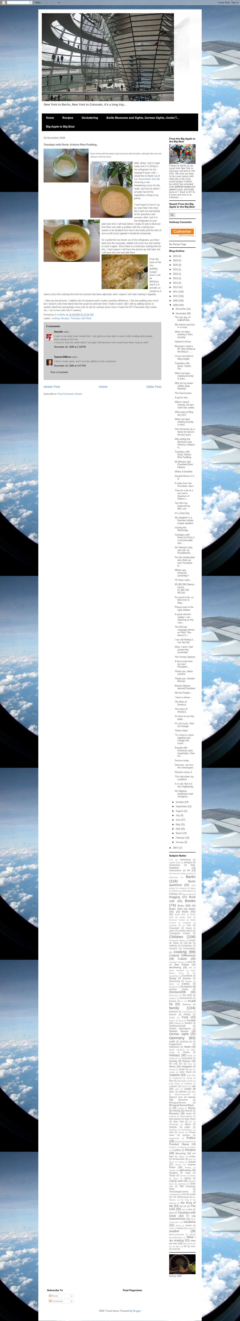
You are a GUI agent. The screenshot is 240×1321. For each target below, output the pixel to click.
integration (186, 1066)
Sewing (188, 1167)
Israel (182, 1069)
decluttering (175, 967)
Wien (178, 1246)
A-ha (171, 860)
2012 (176, 287)
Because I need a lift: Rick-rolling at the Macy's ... (185, 349)
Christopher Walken (177, 940)
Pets (171, 1132)
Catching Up (175, 925)
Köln (191, 1081)
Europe (172, 1001)
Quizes (193, 1147)
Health (187, 1046)
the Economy (189, 1194)
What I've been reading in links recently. (184, 334)
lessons (185, 1086)
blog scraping (187, 894)
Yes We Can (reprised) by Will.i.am (182, 506)
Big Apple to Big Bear (60, 126)
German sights (179, 1033)
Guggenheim (175, 1044)
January (180, 842)
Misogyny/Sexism (177, 1102)
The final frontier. (183, 393)
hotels (189, 1056)
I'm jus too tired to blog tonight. (184, 357)
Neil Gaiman (175, 1119)
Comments (57, 1301)
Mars (194, 1092)
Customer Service (176, 962)
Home (50, 117)
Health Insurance (177, 1050)
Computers (186, 945)
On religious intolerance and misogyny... (184, 794)
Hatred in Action (183, 341)
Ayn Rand (173, 873)
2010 (176, 296)
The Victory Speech (185, 657)
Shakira (172, 1170)
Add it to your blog (186, 235)
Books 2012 (189, 911)
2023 (176, 260)
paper (187, 1127)
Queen (183, 1147)
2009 (176, 300)
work (174, 1249)
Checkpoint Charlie (179, 933)
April (178, 828)
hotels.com (173, 1058)
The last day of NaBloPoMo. (182, 318)
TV (187, 1216)
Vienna (180, 1228)
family (174, 1008)
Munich (188, 1111)
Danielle (58, 331)
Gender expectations (180, 1028)
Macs (171, 1092)
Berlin (191, 877)
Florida (187, 1014)
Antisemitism (175, 870)
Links (177, 1089)
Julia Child (191, 1075)
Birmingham (188, 891)
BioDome (176, 891)
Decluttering (90, 117)
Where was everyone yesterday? (182, 573)
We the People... (183, 692)
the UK (183, 1206)
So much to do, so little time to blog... (184, 600)
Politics (191, 1137)
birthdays (173, 894)
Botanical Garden (177, 920)
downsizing (174, 981)
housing (173, 1061)
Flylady (172, 1018)
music (189, 1113)
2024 (176, 256)
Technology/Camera (179, 1191)
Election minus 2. (184, 772)
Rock (191, 1159)
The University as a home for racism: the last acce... (185, 432)
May (178, 824)
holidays (174, 1055)
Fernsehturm (187, 1012)
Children (176, 937)
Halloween (174, 1047)
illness (172, 1066)
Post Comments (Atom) (70, 394)
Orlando (173, 1127)
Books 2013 (180, 914)
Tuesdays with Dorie (81, 318)
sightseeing (185, 1170)
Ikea (190, 1064)
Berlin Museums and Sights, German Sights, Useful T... (142, 117)
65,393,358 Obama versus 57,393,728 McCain (184, 588)
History (186, 1052)
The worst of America (181, 710)
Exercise (187, 1004)
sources (183, 1176)
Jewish (172, 1072)
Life (194, 1086)
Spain (175, 1178)
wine (193, 1246)
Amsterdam (174, 865)
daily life (191, 962)
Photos (181, 1132)
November (181, 313)
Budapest (187, 923)
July (178, 815)
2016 (176, 269)
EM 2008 (187, 995)
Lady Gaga (174, 1084)
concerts (173, 948)
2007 (176, 847)
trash (171, 1213)
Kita (171, 1081)
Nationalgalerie (186, 1116)
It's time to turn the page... (184, 717)
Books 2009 (184, 905)
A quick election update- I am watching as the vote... (184, 618)
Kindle (189, 1078)
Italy (191, 1069)
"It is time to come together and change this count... (184, 739)
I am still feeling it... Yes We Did (185, 641)
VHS (171, 1228)
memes (192, 1097)
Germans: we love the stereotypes (184, 766)
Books (190, 901)
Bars (191, 873)
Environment (186, 998)
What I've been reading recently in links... (184, 376)
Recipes (67, 117)
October (180, 802)
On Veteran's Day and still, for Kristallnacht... (184, 550)
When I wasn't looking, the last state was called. (185, 405)
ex (182, 1001)
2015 (176, 274)
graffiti (172, 1041)
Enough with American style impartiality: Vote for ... (184, 751)
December (181, 309)
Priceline (172, 1147)
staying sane (176, 1181)
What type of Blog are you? (184, 413)
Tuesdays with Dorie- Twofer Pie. (183, 366)
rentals (192, 1156)
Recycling (181, 1153)
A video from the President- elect (184, 484)
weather (174, 1231)
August (180, 811)
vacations (190, 1221)
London (187, 1089)
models (181, 1108)
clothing (173, 945)
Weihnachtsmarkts (176, 1234)
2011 (176, 291)
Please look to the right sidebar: (184, 608)
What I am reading (182, 1239)
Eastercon (173, 987)
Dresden (188, 981)
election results (178, 989)
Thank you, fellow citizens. (184, 672)
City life (188, 943)
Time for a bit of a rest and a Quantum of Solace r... (184, 494)
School (192, 1162)
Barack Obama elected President (185, 687)
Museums (174, 1113)
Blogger (137, 1311)
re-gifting (176, 1150)
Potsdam (178, 1142)
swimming (182, 1184)
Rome (171, 1162)
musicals (172, 1116)
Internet (172, 1069)
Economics (186, 986)
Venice (178, 1226)
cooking (56, 318)
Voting (190, 1228)
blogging (174, 897)
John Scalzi (186, 1072)
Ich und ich (175, 1064)
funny (181, 1021)
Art (188, 870)
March (179, 833)
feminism (173, 1011)
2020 (176, 265)
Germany (177, 1038)
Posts (54, 1296)
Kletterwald (181, 1081)
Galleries (177, 1023)
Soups (172, 1175)
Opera (188, 1124)
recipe (149, 185)
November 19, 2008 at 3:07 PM (70, 365)
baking (183, 873)
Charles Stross (185, 931)
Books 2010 (175, 909)
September (181, 806)
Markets (183, 1092)
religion (181, 1157)
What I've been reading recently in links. (184, 422)
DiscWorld (187, 976)
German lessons (179, 1031)
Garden (188, 1023)
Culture (182, 958)
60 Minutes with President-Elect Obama (184, 464)
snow (187, 1173)
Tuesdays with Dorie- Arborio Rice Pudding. (183, 454)
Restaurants (178, 1159)
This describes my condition (184, 778)
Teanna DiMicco (62, 357)
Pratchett (189, 1142)
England (172, 998)
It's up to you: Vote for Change (184, 725)
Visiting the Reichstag (181, 529)
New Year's (190, 1119)
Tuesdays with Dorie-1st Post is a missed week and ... (184, 538)
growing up (186, 1041)
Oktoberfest (174, 1124)
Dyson (171, 984)
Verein (189, 1225)
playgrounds (174, 1138)
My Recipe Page (177, 244)
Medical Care (176, 1097)
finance (172, 1014)
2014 (176, 278)
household (187, 1058)
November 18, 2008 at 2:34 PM (70, 347)
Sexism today (182, 760)
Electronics (173, 995)
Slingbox (173, 1173)
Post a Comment (59, 372)
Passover (173, 1130)
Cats (189, 925)
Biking (193, 888)
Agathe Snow (174, 863)
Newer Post (52, 386)
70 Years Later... (183, 580)
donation (187, 978)
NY (190, 1122)
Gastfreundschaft (177, 1026)
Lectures (173, 1086)
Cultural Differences (182, 955)
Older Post (153, 386)
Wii (185, 1246)
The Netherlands (181, 1197)
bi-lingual (182, 888)
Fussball (191, 1020)
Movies (192, 1108)
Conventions (189, 948)
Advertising (185, 859)
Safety (181, 1162)
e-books (186, 983)
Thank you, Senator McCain (185, 680)
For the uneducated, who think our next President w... (185, 561)
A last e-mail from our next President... (184, 664)
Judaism (174, 1074)
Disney (172, 978)
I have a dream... (183, 697)
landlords (188, 1084)
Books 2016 (185, 917)
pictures (186, 1135)
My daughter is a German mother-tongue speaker (184, 520)
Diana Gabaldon (176, 970)
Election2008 (177, 992)
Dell (190, 968)
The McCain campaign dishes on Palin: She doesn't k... (185, 631)
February (180, 837)
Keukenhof (177, 1078)
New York (178, 1121)
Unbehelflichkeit (177, 1219)
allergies (188, 862)
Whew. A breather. (184, 471)
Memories (183, 1100)
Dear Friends (181, 964)
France (172, 1021)
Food (185, 1017)
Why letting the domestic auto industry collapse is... (185, 443)
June (178, 819)
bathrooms (173, 877)
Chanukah (174, 928)
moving (176, 1110)
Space (193, 1176)
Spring (187, 1178)
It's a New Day (182, 513)
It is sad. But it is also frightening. (184, 785)
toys (190, 1209)
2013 (176, 283)
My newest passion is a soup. (184, 326)
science (178, 1165)
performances (186, 1130)
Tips (183, 1210)
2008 (176, 305)
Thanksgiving (174, 1194)
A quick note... (182, 397)
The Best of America (181, 703)
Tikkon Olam (181, 730)
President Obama (179, 1144)
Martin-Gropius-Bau (182, 1094)
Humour (186, 1061)
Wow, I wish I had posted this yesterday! (184, 650)
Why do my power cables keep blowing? (184, 386)
